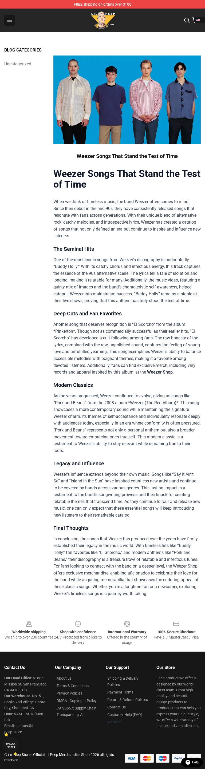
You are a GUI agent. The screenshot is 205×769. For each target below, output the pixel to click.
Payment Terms (120, 692)
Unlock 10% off (10, 745)
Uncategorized (17, 63)
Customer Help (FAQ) (124, 714)
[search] (187, 20)
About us (64, 678)
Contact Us (116, 707)
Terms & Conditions (73, 686)
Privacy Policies (69, 693)
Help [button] (195, 762)
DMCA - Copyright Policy (77, 701)
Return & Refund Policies (127, 699)
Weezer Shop (160, 372)
